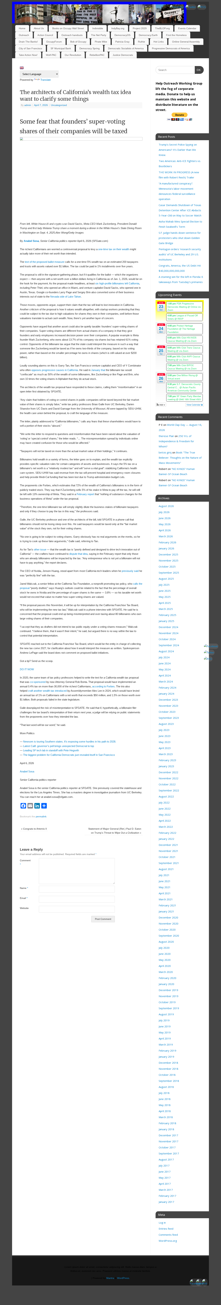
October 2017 (167, 1147)
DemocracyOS (122, 35)
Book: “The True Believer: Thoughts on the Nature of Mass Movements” (180, 458)
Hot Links (158, 41)
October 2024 (167, 639)
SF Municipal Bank (61, 48)
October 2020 (167, 929)
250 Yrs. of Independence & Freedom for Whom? (176, 441)
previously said (130, 570)
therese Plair (166, 436)
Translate (45, 79)
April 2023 (165, 748)
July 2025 (164, 584)
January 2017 (166, 1202)
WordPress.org (168, 1240)
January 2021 (166, 911)
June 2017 (165, 1171)
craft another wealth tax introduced (47, 690)
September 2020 (169, 935)
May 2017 (165, 1177)
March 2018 (166, 1117)
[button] (161, 404)
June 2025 (165, 590)
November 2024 (168, 633)
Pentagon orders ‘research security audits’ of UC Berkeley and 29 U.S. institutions (180, 254)
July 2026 (164, 512)
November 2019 (168, 996)
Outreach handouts (72, 35)
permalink (41, 816)
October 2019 (167, 1002)
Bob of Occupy (78, 41)
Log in (162, 1222)
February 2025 (167, 615)
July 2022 (164, 802)
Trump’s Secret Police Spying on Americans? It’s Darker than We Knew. (178, 150)
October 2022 (167, 784)
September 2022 (169, 790)
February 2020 (167, 978)
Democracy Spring (89, 48)
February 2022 (167, 832)
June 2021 (165, 881)
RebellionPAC (97, 55)
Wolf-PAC (51, 55)
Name (24, 888)
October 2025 (167, 566)
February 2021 (167, 905)
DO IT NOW (27, 669)
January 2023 (166, 766)
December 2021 (168, 845)
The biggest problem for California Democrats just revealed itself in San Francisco (69, 754)
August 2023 (166, 724)
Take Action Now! (28, 55)
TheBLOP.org (162, 28)
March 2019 (166, 1044)
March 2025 (166, 609)
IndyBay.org (117, 28)
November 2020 (168, 923)
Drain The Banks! (28, 41)
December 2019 (168, 990)
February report (85, 494)
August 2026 (166, 506)
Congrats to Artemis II (34, 829)
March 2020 (166, 972)
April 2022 (165, 820)
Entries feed (166, 1228)
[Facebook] (176, 7)
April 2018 (165, 1111)
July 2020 (164, 947)
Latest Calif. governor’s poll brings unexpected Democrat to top (58, 746)
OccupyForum (54, 41)
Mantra (110, 1278)
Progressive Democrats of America (171, 48)
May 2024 (165, 669)
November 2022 (168, 778)
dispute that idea (78, 553)
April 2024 (165, 675)
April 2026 (165, 530)
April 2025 (165, 603)
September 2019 (169, 1008)
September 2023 (169, 717)
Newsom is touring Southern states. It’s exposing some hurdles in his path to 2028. (69, 741)
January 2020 (166, 984)
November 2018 (168, 1068)
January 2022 (166, 838)
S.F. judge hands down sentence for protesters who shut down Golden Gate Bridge (180, 238)
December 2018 (168, 1062)
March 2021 (166, 899)
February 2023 (167, 760)
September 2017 (169, 1153)
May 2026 (165, 524)
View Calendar (193, 404)
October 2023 (167, 711)
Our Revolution (73, 55)
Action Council (45, 35)
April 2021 (165, 893)
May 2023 (165, 742)
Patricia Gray (122, 41)
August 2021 (166, 869)
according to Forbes (103, 686)
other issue (40, 549)
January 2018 (166, 1129)
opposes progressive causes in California (54, 370)
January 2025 (166, 621)
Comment (24, 862)
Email (23, 898)
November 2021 (168, 851)
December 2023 (168, 699)
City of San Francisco (30, 48)
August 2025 (166, 578)
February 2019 (167, 1050)
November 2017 (168, 1141)
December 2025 (168, 554)
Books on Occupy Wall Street (68, 28)
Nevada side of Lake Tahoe (65, 296)
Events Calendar (187, 28)
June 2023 (165, 736)
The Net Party (98, 35)
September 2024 (169, 645)
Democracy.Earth (148, 35)
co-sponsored (38, 681)
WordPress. (123, 1278)
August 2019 (166, 1014)
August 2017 (166, 1159)
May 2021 (165, 887)
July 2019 (164, 1020)
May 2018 (165, 1105)
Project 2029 (140, 28)
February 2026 (167, 542)
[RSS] (201, 7)
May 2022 (165, 814)
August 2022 (166, 796)
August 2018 (166, 1087)
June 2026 (165, 518)
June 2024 (165, 663)
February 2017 (167, 1195)
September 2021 (169, 863)
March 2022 (166, 826)
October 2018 (167, 1074)
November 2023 (168, 705)
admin (27, 105)
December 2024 (168, 627)
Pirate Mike (101, 41)
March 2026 (166, 536)
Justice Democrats (123, 55)
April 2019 (165, 1038)
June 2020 (165, 953)
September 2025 (169, 572)
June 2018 (165, 1099)
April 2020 (165, 966)
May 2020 (165, 960)
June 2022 (165, 808)
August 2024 (166, 651)
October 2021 (167, 857)
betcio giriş (165, 452)
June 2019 (165, 1026)
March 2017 (166, 1189)
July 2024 (164, 657)
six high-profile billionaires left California (117, 283)
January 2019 (166, 1056)
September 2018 (169, 1081)
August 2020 (166, 941)
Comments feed (168, 1234)
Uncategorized (59, 105)
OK (198, 69)
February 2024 (167, 687)
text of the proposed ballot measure (44, 261)
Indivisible (97, 28)
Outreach (24, 35)
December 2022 (168, 772)
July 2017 (164, 1165)
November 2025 (168, 560)
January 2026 (166, 548)
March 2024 (166, 681)
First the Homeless (176, 35)
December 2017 (168, 1135)
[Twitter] (190, 7)
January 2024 (166, 693)
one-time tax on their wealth (113, 249)
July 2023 (164, 730)
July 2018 (164, 1093)
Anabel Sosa (31, 240)
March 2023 (166, 754)
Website (24, 908)
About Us (39, 28)
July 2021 (164, 875)
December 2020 (168, 917)
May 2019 (165, 1032)
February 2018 (167, 1123)
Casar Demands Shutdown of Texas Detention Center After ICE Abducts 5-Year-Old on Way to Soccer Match (180, 210)
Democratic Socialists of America (126, 48)
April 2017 (165, 1183)
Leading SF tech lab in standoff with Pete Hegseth (51, 750)
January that (98, 370)
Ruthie (141, 41)
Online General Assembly (186, 41)
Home (22, 28)
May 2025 (165, 596)
